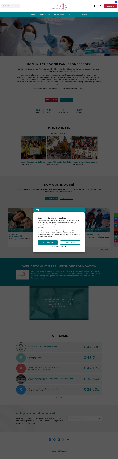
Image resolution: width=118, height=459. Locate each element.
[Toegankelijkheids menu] (116, 2)
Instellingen (70, 242)
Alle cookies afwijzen (59, 247)
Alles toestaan (47, 242)
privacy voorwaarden (60, 226)
